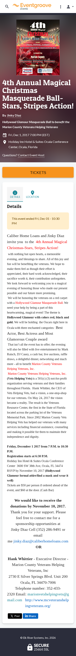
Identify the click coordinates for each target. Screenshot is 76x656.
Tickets (38, 172)
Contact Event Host (31, 155)
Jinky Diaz (14, 115)
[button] (60, 7)
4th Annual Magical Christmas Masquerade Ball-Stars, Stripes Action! (38, 94)
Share (32, 616)
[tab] (15, 194)
